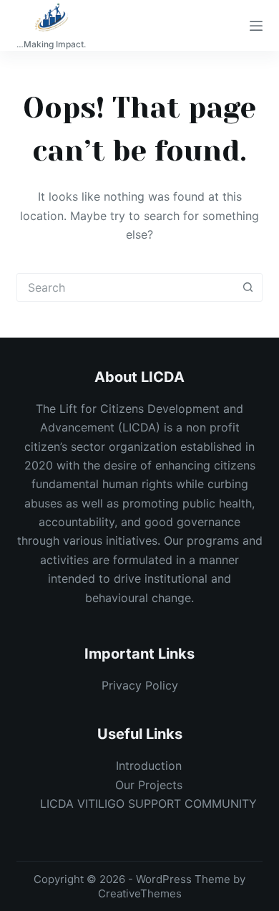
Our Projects (148, 785)
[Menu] (256, 25)
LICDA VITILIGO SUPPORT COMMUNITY (148, 803)
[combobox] (125, 287)
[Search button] (248, 287)
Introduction (149, 765)
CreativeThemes (140, 893)
